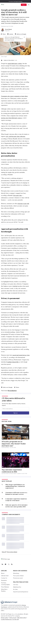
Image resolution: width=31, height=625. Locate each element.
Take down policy (21, 617)
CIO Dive (15, 584)
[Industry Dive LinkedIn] (2, 564)
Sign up (23, 4)
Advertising (16, 573)
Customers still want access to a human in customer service (16, 493)
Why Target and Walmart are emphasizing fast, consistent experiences (15, 486)
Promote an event (18, 578)
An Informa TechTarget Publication (15, 1)
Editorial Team (5, 575)
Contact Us (4, 578)
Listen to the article (10, 60)
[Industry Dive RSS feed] (11, 564)
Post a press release (12, 552)
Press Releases (5, 587)
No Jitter (15, 589)
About (2, 573)
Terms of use (12, 617)
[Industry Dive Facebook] (5, 564)
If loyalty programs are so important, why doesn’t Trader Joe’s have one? (14, 443)
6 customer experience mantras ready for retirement (16, 499)
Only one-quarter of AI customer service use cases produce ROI (16, 506)
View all (4, 552)
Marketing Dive (17, 587)
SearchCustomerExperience (20, 591)
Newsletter (4, 580)
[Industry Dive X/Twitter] (8, 564)
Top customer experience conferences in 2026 (12, 471)
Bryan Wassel (8, 29)
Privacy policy (4, 617)
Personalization (12, 390)
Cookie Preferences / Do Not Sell (10, 619)
